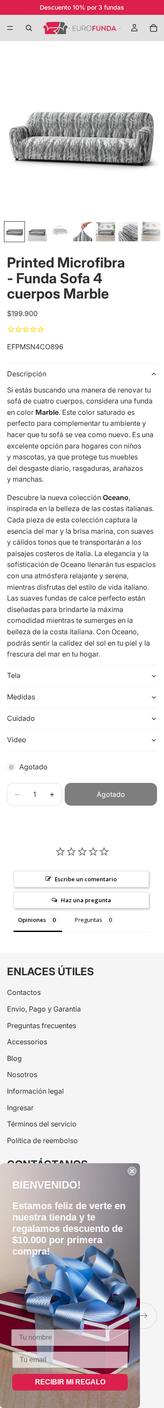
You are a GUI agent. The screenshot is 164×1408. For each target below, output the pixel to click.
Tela (14, 675)
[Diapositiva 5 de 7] (105, 231)
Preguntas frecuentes (41, 1025)
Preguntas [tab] (88, 920)
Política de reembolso (42, 1140)
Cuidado (21, 718)
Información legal (35, 1091)
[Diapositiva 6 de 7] (128, 231)
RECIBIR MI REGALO (70, 1382)
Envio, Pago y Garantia (44, 1009)
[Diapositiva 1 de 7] (14, 231)
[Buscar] (28, 28)
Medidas (21, 696)
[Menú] (10, 28)
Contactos (24, 992)
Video (16, 739)
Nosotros (22, 1075)
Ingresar (20, 1107)
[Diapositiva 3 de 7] (60, 231)
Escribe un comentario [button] (86, 879)
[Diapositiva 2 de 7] (37, 231)
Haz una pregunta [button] (86, 900)
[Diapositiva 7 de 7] (151, 231)
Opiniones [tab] (32, 920)
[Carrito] (153, 28)
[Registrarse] (144, 1316)
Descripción (26, 373)
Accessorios (27, 1042)
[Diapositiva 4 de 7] (82, 231)
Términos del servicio (42, 1124)
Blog (14, 1058)
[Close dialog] (132, 1171)
